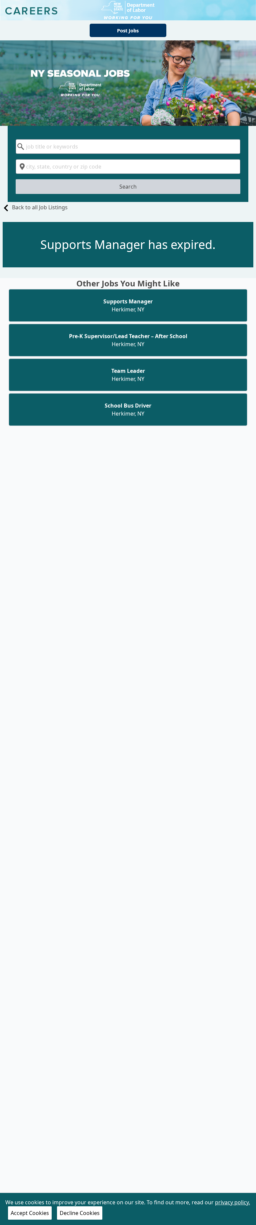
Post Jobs (128, 30)
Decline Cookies (80, 1213)
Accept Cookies (30, 1213)
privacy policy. (232, 1202)
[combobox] (128, 146)
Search (128, 186)
